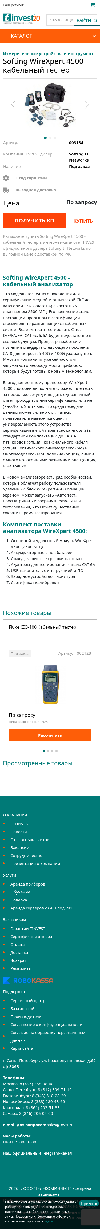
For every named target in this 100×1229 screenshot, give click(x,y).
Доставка (19, 952)
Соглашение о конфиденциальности (46, 1024)
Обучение (20, 892)
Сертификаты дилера (31, 936)
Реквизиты (21, 968)
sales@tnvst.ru (60, 1124)
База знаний (22, 1008)
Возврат (18, 960)
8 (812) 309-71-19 (55, 1089)
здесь (48, 1221)
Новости (18, 831)
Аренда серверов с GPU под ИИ (41, 907)
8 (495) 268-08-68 (37, 1083)
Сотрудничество (26, 855)
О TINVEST (20, 823)
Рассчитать (50, 735)
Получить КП (34, 220)
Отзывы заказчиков (29, 839)
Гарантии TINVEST (27, 928)
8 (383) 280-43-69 (48, 1101)
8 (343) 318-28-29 (49, 1095)
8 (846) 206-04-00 (36, 1113)
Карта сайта (21, 1048)
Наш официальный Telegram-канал (37, 1153)
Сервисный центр (27, 1000)
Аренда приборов (27, 884)
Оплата (17, 944)
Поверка (18, 899)
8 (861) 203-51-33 (43, 1107)
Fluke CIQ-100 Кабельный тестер (42, 627)
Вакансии (19, 847)
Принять (89, 1203)
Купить (83, 221)
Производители (26, 1016)
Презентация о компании (35, 863)
